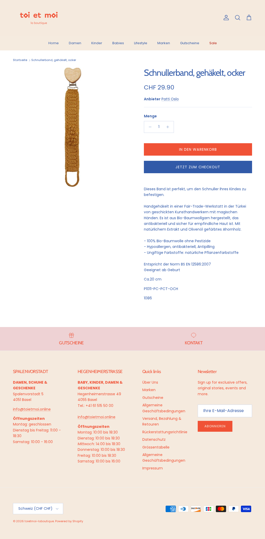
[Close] (255, 431)
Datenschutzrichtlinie (115, 508)
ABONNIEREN (137, 492)
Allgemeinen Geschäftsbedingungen (131, 510)
